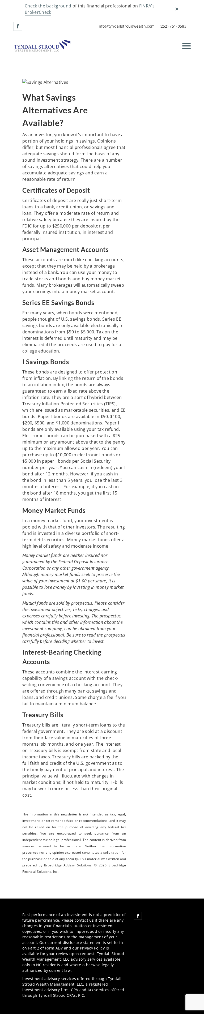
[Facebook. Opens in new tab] (17, 26)
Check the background (48, 6)
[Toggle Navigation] (186, 46)
